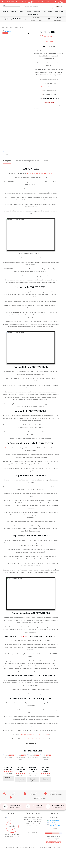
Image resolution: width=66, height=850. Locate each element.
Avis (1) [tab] (46, 161)
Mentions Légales (24, 847)
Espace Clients (33, 825)
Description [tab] (7, 161)
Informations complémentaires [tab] (27, 161)
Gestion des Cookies (56, 847)
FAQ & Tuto (33, 832)
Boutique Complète (33, 819)
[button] (28, 33)
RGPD (30, 847)
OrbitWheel (6, 448)
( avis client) (48, 36)
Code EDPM (33, 830)
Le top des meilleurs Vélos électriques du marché (34, 739)
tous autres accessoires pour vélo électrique (39, 173)
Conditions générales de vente (12, 847)
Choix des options (8, 778)
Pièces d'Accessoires (33, 817)
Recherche (51, 7)
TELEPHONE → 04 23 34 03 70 (33, 821)
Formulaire (33, 828)
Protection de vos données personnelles (42, 847)
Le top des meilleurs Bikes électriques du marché (34, 734)
